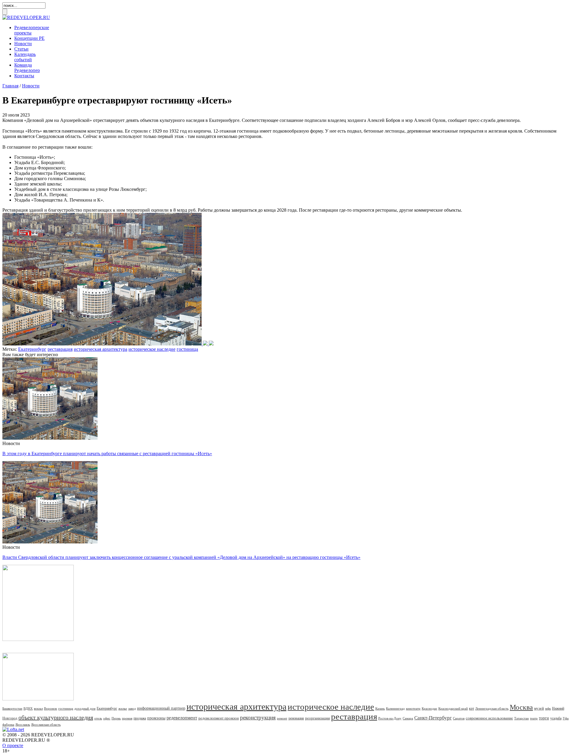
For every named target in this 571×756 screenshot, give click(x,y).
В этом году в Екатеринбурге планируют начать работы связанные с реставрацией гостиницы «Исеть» (107, 453)
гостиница (187, 349)
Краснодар (429, 708)
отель (98, 718)
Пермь (116, 718)
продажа (140, 718)
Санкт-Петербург (433, 718)
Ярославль (22, 724)
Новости (23, 43)
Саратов (459, 718)
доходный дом (84, 708)
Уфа (566, 718)
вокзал (38, 708)
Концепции (29, 38)
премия (127, 718)
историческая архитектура (100, 349)
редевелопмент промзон (218, 718)
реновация (296, 718)
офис (106, 718)
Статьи (21, 48)
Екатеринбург (32, 349)
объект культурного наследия (55, 717)
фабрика (8, 724)
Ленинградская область (492, 708)
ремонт (282, 718)
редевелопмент (182, 717)
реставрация (60, 349)
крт (471, 708)
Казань (380, 708)
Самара (408, 718)
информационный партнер (161, 708)
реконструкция (258, 717)
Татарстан (521, 718)
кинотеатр (413, 708)
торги (544, 718)
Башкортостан (12, 708)
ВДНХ (28, 708)
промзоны (156, 718)
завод (132, 708)
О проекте (12, 745)
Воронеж (50, 708)
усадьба (555, 718)
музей (539, 708)
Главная (10, 85)
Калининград (395, 708)
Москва (521, 707)
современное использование (489, 718)
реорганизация (317, 718)
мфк (548, 708)
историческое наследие (151, 349)
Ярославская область (46, 724)
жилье (122, 708)
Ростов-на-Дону (389, 718)
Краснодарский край (453, 708)
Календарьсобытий (25, 57)
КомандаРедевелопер (27, 67)
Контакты (24, 75)
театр (534, 718)
